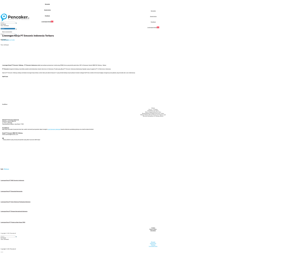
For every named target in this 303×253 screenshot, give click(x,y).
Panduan (47, 16)
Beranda (47, 4)
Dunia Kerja (47, 10)
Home (3, 31)
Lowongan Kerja (47, 21)
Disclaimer (153, 230)
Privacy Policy (153, 229)
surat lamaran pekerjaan (54, 129)
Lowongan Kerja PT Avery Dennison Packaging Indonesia (15, 201)
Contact (153, 227)
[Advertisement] (31, 52)
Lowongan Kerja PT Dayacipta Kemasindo (11, 191)
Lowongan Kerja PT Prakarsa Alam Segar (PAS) (13, 222)
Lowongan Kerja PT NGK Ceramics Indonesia (12, 180)
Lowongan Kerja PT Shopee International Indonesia (14, 211)
